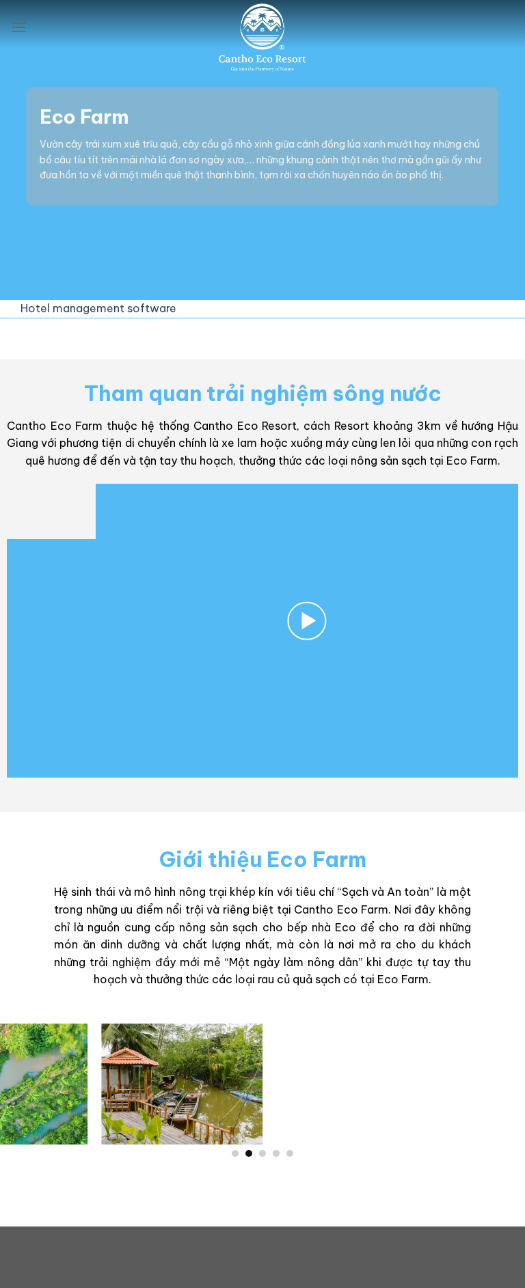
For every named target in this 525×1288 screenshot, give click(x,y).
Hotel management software (98, 308)
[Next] (497, 1090)
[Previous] (28, 1090)
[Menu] (18, 27)
